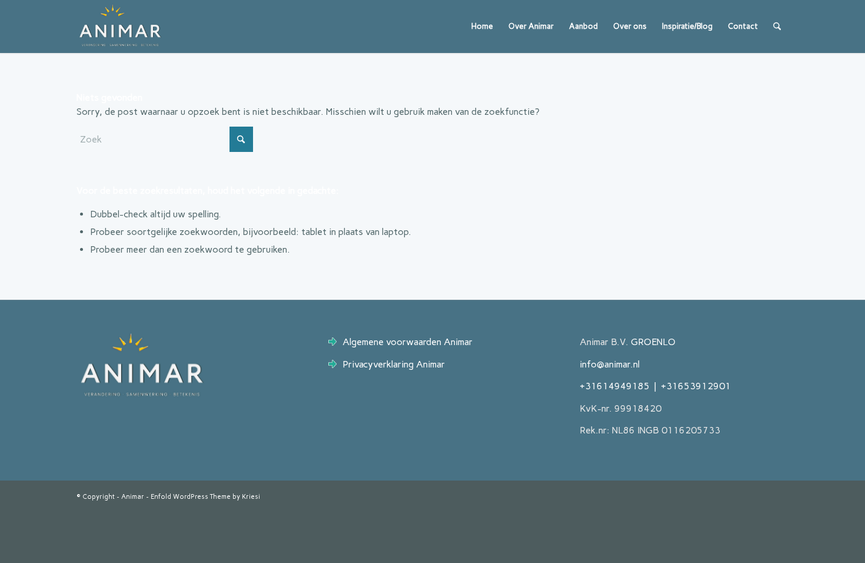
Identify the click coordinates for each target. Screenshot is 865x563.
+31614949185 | (620, 386)
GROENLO (653, 341)
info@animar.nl (610, 364)
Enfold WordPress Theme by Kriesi (205, 497)
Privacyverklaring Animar (393, 364)
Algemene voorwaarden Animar (407, 341)
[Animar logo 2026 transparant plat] (120, 26)
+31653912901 (696, 386)
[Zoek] (777, 26)
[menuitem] (482, 26)
